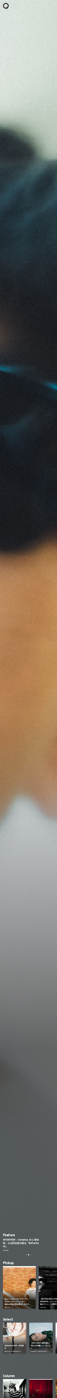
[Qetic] (6, 5)
